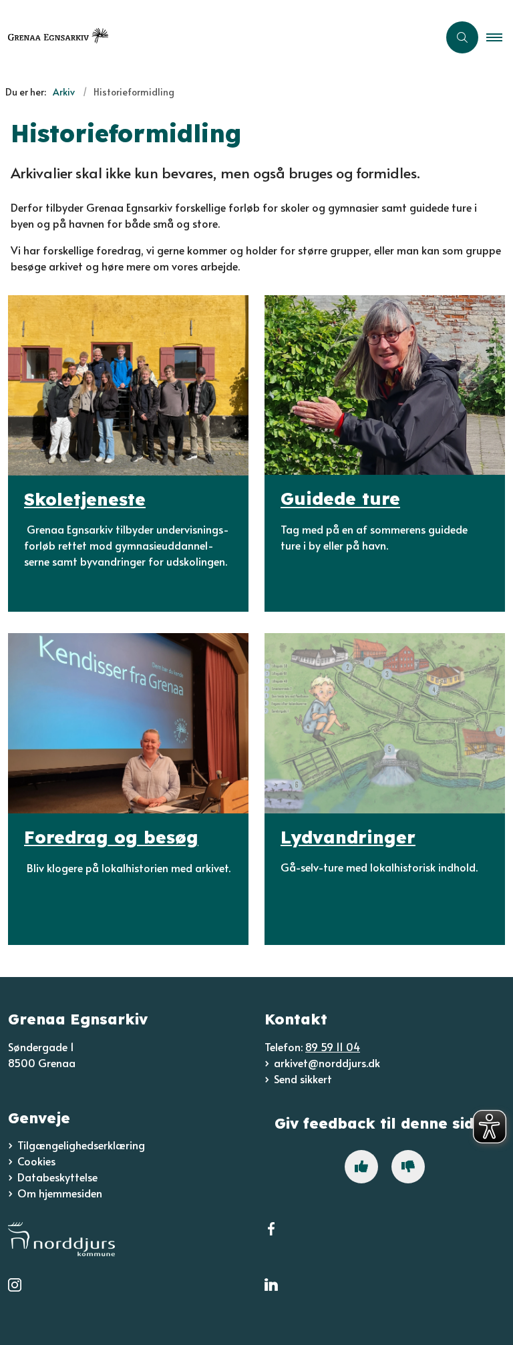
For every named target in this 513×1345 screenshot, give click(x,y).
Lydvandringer (348, 836)
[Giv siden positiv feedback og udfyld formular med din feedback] (361, 1166)
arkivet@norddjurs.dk (327, 1062)
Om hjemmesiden (59, 1192)
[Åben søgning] (462, 37)
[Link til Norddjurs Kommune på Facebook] (271, 1237)
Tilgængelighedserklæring (81, 1144)
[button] (499, 37)
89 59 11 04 (332, 1046)
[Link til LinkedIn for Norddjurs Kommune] (271, 1293)
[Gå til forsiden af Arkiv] (214, 37)
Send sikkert (303, 1078)
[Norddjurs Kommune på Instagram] (14, 1293)
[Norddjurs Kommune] (128, 1239)
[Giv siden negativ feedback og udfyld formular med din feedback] (408, 1166)
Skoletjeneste (85, 499)
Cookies (36, 1160)
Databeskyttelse (57, 1176)
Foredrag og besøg (111, 836)
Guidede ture (340, 499)
